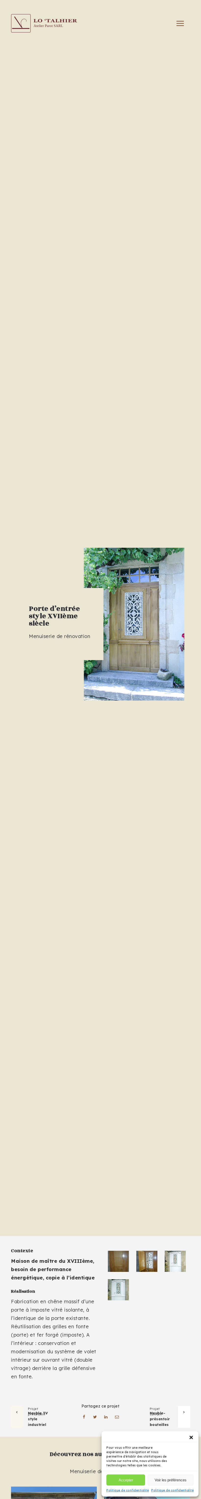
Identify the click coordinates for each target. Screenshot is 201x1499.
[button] (191, 1437)
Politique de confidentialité (127, 1490)
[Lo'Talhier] (44, 23)
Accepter (126, 1480)
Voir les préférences (171, 1480)
